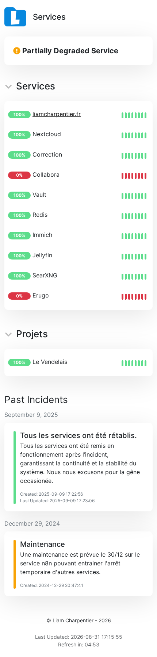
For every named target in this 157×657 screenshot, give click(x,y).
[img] (134, 115)
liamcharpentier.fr (56, 114)
